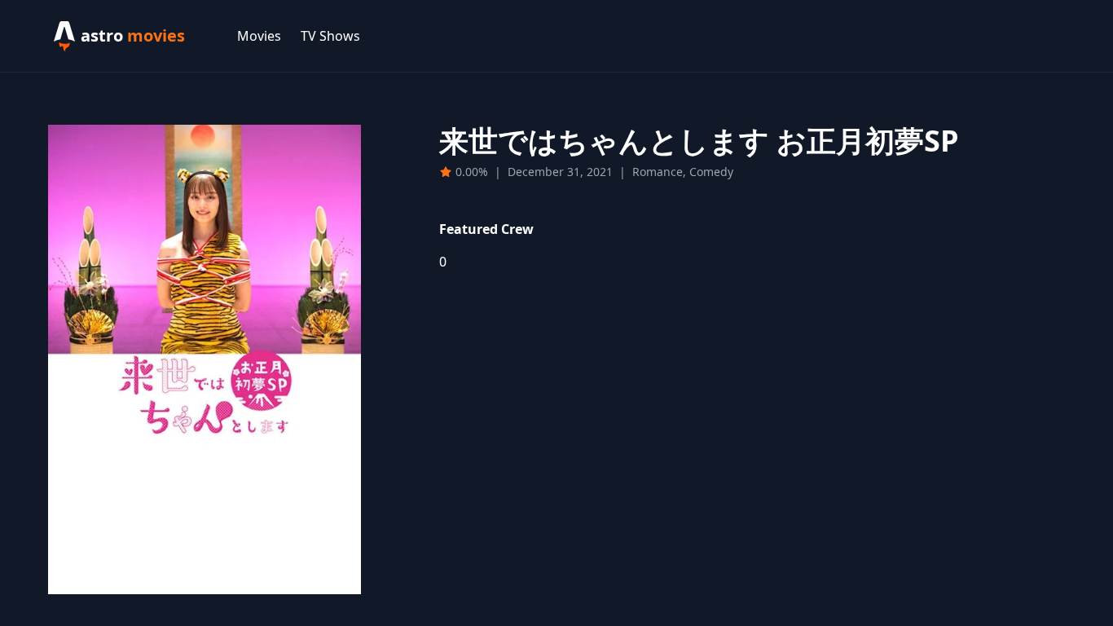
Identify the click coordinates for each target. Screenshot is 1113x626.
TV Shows (330, 36)
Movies (259, 36)
